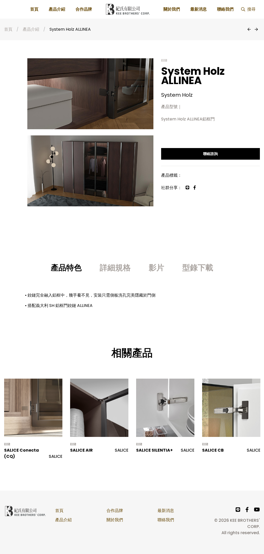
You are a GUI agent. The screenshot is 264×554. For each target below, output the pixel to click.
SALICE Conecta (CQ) (21, 453)
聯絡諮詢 (210, 153)
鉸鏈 (7, 444)
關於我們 (171, 9)
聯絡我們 (225, 9)
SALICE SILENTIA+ (154, 450)
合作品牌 (84, 9)
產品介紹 (57, 9)
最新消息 (198, 9)
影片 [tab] (156, 267)
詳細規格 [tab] (115, 267)
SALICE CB (213, 450)
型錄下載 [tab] (197, 267)
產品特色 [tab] (66, 267)
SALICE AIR (81, 450)
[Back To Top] (249, 539)
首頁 (34, 9)
